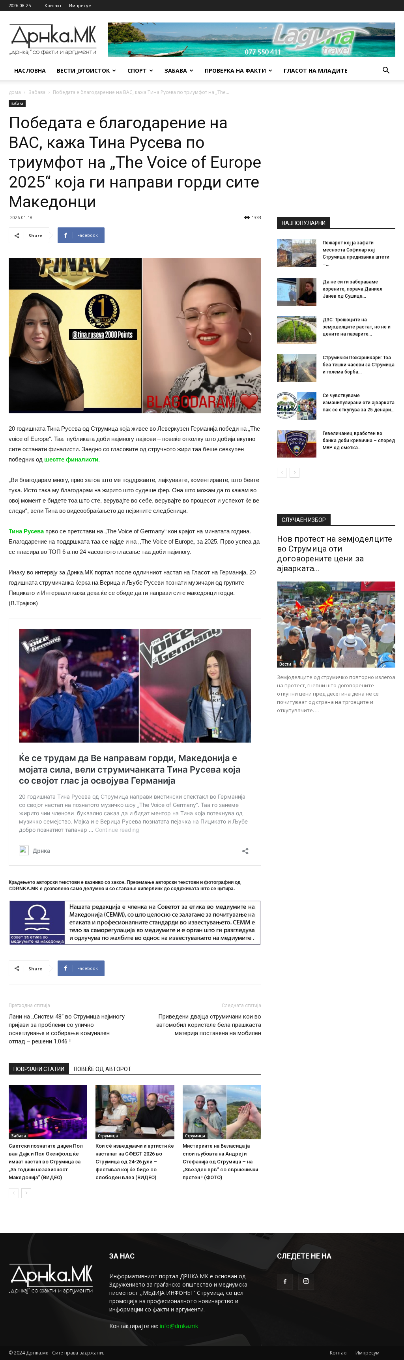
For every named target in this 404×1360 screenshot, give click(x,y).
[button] (385, 71)
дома (15, 92)
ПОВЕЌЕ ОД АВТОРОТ (102, 1069)
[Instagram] (306, 1282)
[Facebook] (285, 1282)
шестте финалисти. (72, 459)
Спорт (137, 70)
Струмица (108, 1136)
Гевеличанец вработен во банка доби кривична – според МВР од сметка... (359, 440)
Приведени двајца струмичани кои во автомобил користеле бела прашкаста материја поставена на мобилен (208, 1025)
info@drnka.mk (179, 1326)
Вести (285, 664)
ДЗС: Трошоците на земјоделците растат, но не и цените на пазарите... (357, 327)
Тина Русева (26, 531)
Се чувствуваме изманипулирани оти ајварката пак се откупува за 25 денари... (359, 403)
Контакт (53, 5)
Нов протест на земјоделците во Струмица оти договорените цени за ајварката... (334, 553)
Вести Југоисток (83, 70)
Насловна (30, 70)
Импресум (80, 5)
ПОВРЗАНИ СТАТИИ (38, 1069)
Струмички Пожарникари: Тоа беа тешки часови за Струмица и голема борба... (359, 365)
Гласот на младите (316, 70)
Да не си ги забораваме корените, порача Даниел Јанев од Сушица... (352, 289)
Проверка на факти (235, 70)
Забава (176, 70)
